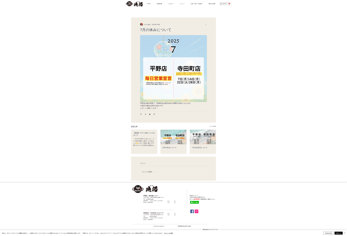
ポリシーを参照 (168, 233)
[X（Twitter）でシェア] (145, 114)
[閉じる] (345, 233)
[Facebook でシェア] (141, 114)
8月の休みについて (170, 147)
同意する (338, 233)
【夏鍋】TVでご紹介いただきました (144, 134)
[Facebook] (192, 211)
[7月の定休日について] (203, 137)
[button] (212, 3)
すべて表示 (213, 126)
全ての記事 (134, 12)
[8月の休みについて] (173, 137)
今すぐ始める (144, 12)
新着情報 (197, 199)
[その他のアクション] (206, 24)
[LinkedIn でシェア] (150, 114)
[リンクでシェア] (154, 114)
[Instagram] (196, 211)
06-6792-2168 (149, 199)
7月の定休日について (199, 147)
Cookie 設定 (328, 233)
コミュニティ (154, 12)
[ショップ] (221, 4)
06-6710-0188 (153, 216)
